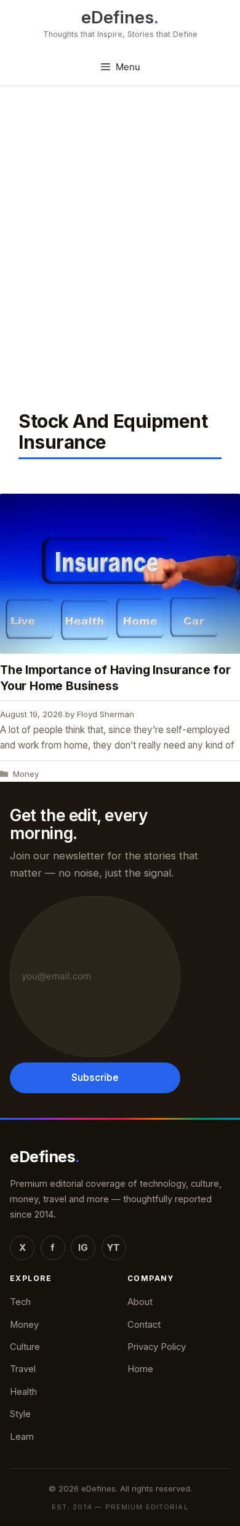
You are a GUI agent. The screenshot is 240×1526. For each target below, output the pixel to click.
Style (20, 1414)
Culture (25, 1346)
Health (23, 1391)
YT (113, 1247)
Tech (20, 1301)
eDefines (117, 17)
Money (26, 774)
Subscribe (95, 1077)
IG (83, 1247)
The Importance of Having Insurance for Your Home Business (115, 677)
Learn (22, 1436)
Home (140, 1369)
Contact (144, 1324)
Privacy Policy (156, 1346)
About (140, 1301)
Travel (23, 1369)
